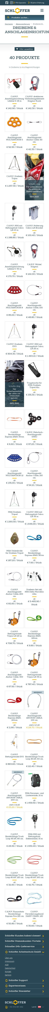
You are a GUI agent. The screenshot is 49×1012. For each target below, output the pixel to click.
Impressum (9, 961)
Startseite (9, 24)
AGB (6, 964)
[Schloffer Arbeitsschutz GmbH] (17, 10)
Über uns (9, 958)
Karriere (8, 975)
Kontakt (8, 971)
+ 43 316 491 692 (15, 1007)
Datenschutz (10, 968)
